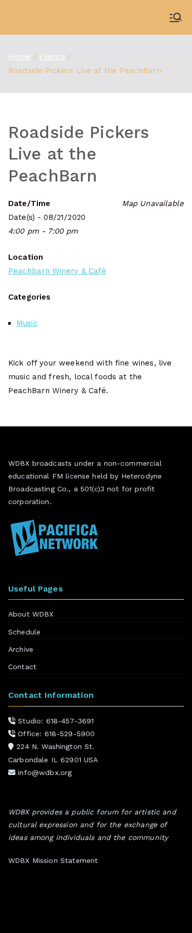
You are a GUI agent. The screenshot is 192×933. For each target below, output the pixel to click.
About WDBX (31, 614)
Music (26, 323)
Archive (20, 649)
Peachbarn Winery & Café (57, 271)
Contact (22, 667)
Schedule (24, 632)
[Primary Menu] (175, 17)
